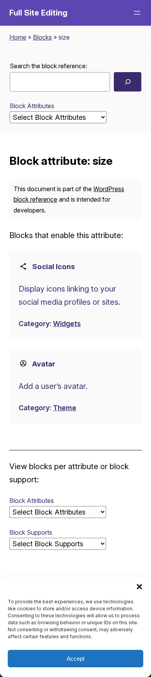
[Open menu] (137, 12)
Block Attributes (32, 106)
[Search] (127, 81)
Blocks (42, 37)
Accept (75, 658)
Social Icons (53, 266)
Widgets (67, 324)
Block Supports (30, 532)
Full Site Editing (38, 12)
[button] (139, 587)
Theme (64, 408)
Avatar (43, 363)
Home (17, 37)
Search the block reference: (48, 66)
